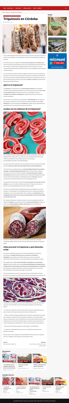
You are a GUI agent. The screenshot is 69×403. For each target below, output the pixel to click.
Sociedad (5, 383)
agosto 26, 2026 (11, 370)
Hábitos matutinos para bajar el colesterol (40, 365)
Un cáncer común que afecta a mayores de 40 (21, 388)
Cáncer (18, 380)
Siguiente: (37, 344)
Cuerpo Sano (10, 8)
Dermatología (6, 380)
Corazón (35, 359)
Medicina (39, 8)
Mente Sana (18, 8)
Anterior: (9, 343)
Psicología (25, 361)
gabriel (5, 370)
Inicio (4, 8)
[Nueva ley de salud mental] (25, 358)
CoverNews (46, 400)
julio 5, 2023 (10, 22)
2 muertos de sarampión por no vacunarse (7, 388)
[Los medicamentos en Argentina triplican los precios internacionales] (9, 358)
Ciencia (34, 8)
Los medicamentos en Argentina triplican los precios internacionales (9, 366)
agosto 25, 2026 (41, 368)
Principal (18, 16)
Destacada (6, 381)
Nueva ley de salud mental (23, 365)
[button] (66, 8)
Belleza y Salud (26, 8)
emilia (6, 22)
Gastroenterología (7, 16)
